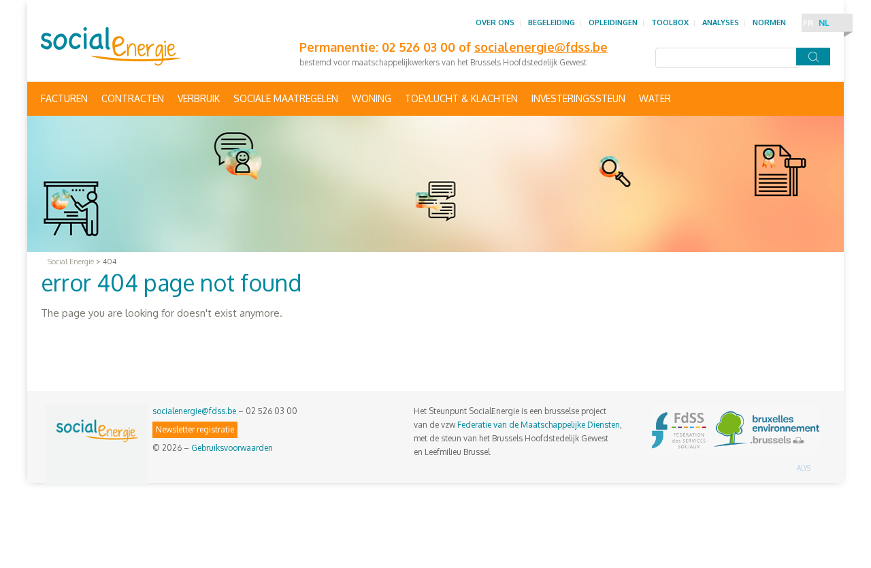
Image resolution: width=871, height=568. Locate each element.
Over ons (495, 22)
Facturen (64, 98)
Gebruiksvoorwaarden (232, 448)
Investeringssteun (578, 98)
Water (655, 98)
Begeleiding (551, 22)
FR (808, 23)
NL (824, 23)
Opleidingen (613, 22)
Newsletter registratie (195, 429)
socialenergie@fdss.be (194, 411)
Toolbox (670, 22)
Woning (371, 98)
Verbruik (199, 98)
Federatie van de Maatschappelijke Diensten (538, 425)
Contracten (132, 98)
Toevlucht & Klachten (461, 98)
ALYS (803, 468)
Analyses (720, 22)
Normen (769, 22)
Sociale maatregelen (285, 98)
